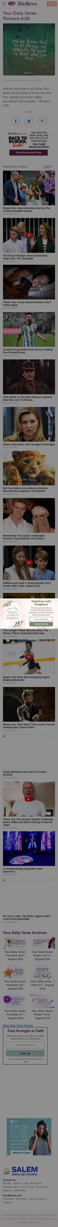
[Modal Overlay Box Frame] (29, 613)
